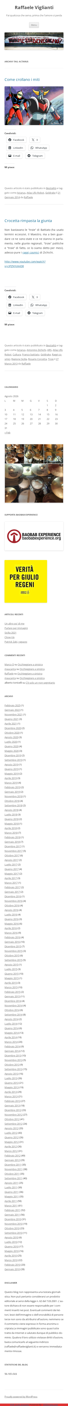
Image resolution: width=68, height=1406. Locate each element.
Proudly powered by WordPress (21, 1396)
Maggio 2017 (12, 873)
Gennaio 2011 (12, 1214)
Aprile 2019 (11, 778)
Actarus (21, 192)
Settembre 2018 (13, 805)
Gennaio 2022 (12, 710)
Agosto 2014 (11, 1019)
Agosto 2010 (11, 1237)
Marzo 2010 (11, 1260)
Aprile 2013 (11, 1092)
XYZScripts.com (50, 1404)
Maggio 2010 (12, 1251)
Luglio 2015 (11, 969)
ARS (49, 350)
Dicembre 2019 (13, 755)
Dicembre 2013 (13, 1055)
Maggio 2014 (12, 1032)
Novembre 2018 (13, 796)
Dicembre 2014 (13, 1001)
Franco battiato (30, 354)
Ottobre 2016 (12, 905)
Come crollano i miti (22, 79)
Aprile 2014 (11, 1037)
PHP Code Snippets (19, 1404)
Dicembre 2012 (13, 1110)
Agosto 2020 (11, 737)
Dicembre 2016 (13, 896)
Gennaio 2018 (12, 841)
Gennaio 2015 (12, 996)
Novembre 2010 (13, 1223)
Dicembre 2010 (13, 1219)
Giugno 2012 (12, 1137)
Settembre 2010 (13, 1233)
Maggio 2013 (12, 1087)
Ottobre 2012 (12, 1119)
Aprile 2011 (11, 1201)
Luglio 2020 (11, 741)
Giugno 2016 (12, 919)
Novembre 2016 (13, 901)
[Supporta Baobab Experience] (34, 549)
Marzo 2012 (11, 1151)
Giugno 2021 (12, 719)
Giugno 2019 (12, 769)
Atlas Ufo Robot (35, 192)
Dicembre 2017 (13, 846)
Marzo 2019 (11, 782)
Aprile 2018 (11, 828)
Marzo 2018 (11, 832)
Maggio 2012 (12, 1142)
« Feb (7, 432)
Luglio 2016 (11, 914)
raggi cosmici (30, 252)
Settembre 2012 (13, 1123)
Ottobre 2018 (12, 801)
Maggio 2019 (12, 773)
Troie (51, 359)
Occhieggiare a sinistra (30, 664)
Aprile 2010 (11, 1255)
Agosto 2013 (11, 1073)
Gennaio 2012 (12, 1160)
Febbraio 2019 (12, 787)
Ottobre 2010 (12, 1228)
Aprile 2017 (11, 878)
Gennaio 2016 (12, 942)
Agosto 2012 (11, 1128)
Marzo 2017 (11, 882)
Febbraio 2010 (12, 1264)
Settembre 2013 (13, 1069)
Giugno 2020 (12, 746)
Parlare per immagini (16, 628)
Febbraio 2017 (12, 887)
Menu (34, 24)
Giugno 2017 (12, 869)
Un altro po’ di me (14, 623)
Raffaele (28, 197)
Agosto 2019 (11, 764)
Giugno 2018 (12, 819)
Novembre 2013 (13, 1060)
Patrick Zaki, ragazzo (16, 641)
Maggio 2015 (12, 978)
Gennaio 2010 (12, 1269)
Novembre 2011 (13, 1169)
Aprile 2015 (11, 982)
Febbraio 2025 (12, 705)
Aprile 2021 (11, 723)
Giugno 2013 (12, 1082)
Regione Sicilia (19, 359)
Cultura (17, 354)
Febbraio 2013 (12, 1101)
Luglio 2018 (11, 814)
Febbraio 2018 (12, 837)
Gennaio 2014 (12, 1051)
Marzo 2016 (11, 932)
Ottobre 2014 (12, 1010)
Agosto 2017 (11, 860)
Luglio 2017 (11, 864)
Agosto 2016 (11, 910)
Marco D (9, 664)
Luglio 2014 (11, 1023)
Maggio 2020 (12, 751)
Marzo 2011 (11, 1205)
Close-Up (10, 637)
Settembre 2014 (13, 1014)
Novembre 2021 (13, 714)
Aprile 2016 (11, 928)
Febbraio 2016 (12, 937)
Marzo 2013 (11, 1096)
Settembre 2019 (13, 760)
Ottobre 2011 (12, 1173)
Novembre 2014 (13, 1005)
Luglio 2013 (11, 1078)
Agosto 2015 (11, 964)
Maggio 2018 (12, 823)
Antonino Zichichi (36, 350)
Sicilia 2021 (10, 632)
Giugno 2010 (12, 1246)
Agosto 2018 (11, 810)
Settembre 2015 (13, 960)
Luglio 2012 (11, 1133)
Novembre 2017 (13, 851)
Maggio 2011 (12, 1196)
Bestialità (51, 188)
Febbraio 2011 (12, 1210)
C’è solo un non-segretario (40, 682)
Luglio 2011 (11, 1187)
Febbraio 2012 (12, 1155)
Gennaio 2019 (12, 791)
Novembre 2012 (13, 1114)
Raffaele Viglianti (34, 7)
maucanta (10, 669)
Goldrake (50, 192)
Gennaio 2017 (12, 892)
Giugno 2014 (12, 1028)
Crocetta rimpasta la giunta (28, 220)
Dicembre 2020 (13, 728)
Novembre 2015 (13, 951)
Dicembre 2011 (13, 1164)
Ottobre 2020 (12, 732)
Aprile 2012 (11, 1146)
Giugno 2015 (12, 973)
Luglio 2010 (11, 1242)
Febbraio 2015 (12, 992)
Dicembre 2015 (13, 946)
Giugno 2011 (12, 1192)
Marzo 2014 (11, 1042)
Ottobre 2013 (12, 1064)
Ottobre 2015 (12, 955)
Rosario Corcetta (37, 359)
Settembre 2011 (13, 1178)
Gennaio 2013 (12, 1105)
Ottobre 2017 (12, 855)
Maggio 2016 (12, 923)
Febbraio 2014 (12, 1046)
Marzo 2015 (11, 987)
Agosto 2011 (11, 1183)
